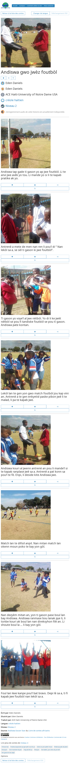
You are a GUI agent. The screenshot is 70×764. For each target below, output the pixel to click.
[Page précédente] (12, 185)
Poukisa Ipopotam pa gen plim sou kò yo (22, 747)
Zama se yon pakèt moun (44, 747)
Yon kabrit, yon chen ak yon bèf (50, 750)
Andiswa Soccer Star (16, 730)
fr (13, 78)
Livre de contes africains (39, 730)
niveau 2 (24, 743)
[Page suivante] (3, 78)
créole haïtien (14, 100)
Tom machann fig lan (15, 750)
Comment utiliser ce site (34, 6)
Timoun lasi (5, 747)
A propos (22, 6)
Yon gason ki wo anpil (8, 752)
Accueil (15, 6)
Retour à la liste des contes (13, 13)
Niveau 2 (11, 106)
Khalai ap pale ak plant (61, 747)
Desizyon (4, 750)
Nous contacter (48, 6)
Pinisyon (36, 750)
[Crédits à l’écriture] (35, 703)
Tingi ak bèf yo (28, 750)
